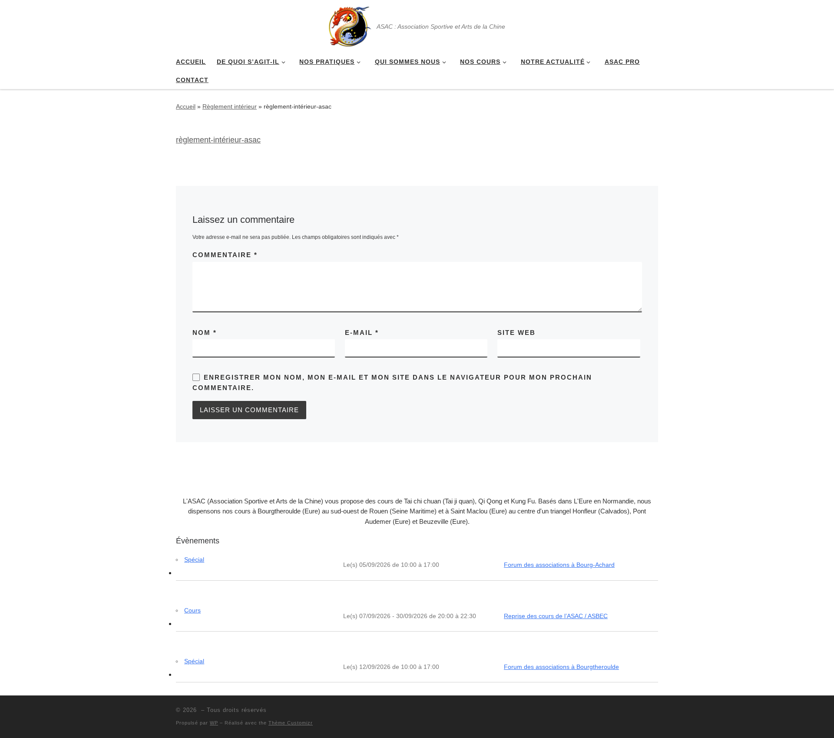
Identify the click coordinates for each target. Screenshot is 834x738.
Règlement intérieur (229, 106)
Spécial (194, 559)
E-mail (362, 332)
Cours (192, 610)
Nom (204, 332)
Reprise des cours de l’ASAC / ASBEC (556, 615)
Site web (516, 332)
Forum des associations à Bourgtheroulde (561, 666)
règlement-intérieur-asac (218, 140)
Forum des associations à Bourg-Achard (559, 564)
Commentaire (225, 254)
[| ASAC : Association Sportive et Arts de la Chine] (349, 25)
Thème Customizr (290, 722)
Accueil (185, 106)
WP (214, 722)
